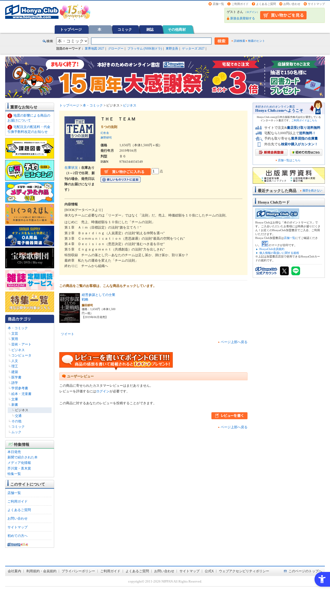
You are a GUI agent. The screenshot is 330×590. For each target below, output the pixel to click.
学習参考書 (19, 388)
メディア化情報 (19, 463)
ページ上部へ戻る (234, 342)
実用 (14, 339)
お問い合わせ (291, 3)
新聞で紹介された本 (22, 457)
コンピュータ (21, 355)
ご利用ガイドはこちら (304, 120)
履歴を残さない (312, 190)
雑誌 (150, 29)
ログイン (251, 12)
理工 (14, 366)
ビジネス (18, 350)
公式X (209, 571)
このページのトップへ (305, 571)
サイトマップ (316, 3)
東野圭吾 (172, 48)
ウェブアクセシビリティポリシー (244, 571)
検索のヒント (256, 40)
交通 (18, 416)
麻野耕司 (106, 137)
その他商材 (177, 29)
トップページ (71, 29)
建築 (14, 372)
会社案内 (14, 571)
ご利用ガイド (240, 3)
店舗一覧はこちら (289, 160)
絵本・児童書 (21, 394)
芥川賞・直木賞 (19, 468)
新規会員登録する (242, 18)
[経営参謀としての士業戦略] (69, 320)
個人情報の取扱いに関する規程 (279, 252)
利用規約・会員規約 (41, 571)
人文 (14, 361)
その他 (16, 421)
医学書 (16, 377)
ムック (16, 432)
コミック (125, 29)
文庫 (14, 399)
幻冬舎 (105, 132)
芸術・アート (21, 344)
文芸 (14, 333)
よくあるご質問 (266, 3)
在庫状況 (71, 167)
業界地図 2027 (94, 48)
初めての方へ (17, 536)
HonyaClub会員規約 (271, 248)
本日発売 (14, 452)
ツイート (67, 334)
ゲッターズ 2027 (193, 48)
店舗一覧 (218, 3)
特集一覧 (14, 474)
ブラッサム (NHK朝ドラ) (144, 48)
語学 (14, 383)
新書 (14, 405)
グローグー (115, 48)
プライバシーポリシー (78, 571)
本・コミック (18, 328)
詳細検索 (239, 40)
